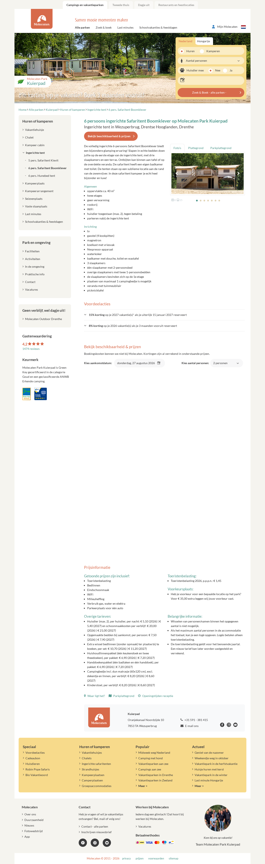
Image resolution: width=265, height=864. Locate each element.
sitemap (173, 858)
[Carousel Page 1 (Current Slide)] (197, 200)
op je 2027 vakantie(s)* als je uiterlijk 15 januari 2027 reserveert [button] (138, 314)
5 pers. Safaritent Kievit (43, 160)
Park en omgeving (36, 242)
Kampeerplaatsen (93, 775)
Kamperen (211, 51)
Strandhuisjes (90, 769)
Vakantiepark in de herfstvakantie (216, 763)
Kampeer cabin (35, 145)
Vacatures (31, 289)
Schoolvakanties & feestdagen (158, 27)
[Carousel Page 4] (208, 200)
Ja (231, 70)
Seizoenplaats (33, 198)
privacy (126, 858)
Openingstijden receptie (157, 696)
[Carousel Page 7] (219, 200)
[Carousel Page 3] (204, 200)
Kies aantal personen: (205, 365)
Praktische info (35, 274)
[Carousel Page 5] (212, 200)
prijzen (139, 858)
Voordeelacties (35, 752)
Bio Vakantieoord (36, 775)
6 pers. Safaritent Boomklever (47, 168)
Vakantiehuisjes (92, 752)
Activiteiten (32, 259)
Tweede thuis (120, 5)
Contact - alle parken (94, 826)
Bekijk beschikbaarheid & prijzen (109, 136)
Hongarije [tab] (203, 41)
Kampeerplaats (35, 183)
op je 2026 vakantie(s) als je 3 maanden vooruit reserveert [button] (133, 325)
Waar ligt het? (96, 696)
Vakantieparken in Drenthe (155, 775)
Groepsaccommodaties (96, 786)
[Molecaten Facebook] (222, 725)
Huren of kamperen (37, 121)
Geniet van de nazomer (209, 752)
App (27, 836)
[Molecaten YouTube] (107, 843)
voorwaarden (156, 858)
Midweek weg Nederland (154, 752)
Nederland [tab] (185, 41)
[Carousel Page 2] (200, 200)
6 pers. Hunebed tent (41, 175)
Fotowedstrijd (33, 831)
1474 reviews (31, 348)
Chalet (29, 137)
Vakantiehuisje (34, 129)
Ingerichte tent (35, 152)
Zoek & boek (104, 27)
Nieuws (29, 825)
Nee (217, 70)
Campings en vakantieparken (85, 5)
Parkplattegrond (123, 696)
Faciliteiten (32, 251)
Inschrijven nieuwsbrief (96, 832)
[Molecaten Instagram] (229, 725)
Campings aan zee (149, 769)
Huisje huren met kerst (209, 769)
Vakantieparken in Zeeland (155, 780)
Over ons (30, 814)
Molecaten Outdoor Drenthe (43, 319)
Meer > (142, 786)
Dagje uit (143, 5)
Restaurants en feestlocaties (176, 5)
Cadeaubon (32, 758)
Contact (30, 282)
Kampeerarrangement (39, 191)
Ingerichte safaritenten (96, 763)
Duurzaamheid (33, 820)
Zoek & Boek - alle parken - (209, 92)
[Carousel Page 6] (215, 200)
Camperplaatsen (92, 780)
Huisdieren (32, 763)
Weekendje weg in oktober (212, 758)
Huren (190, 51)
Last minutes (125, 27)
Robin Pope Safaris (37, 769)
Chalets (87, 758)
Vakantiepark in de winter (211, 775)
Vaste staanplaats (36, 206)
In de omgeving (34, 266)
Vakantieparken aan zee (153, 763)
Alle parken (82, 27)
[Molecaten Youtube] (235, 725)
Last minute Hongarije (209, 780)
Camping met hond (150, 758)
